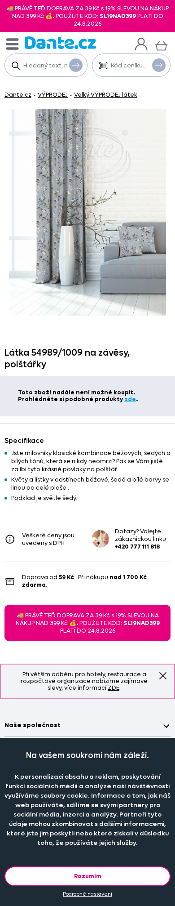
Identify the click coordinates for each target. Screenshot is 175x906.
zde (130, 399)
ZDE (113, 688)
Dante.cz (17, 94)
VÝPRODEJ (53, 94)
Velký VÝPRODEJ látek (105, 94)
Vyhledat (76, 65)
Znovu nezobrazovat (163, 676)
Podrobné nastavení (87, 894)
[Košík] (161, 44)
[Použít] (159, 65)
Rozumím (87, 876)
